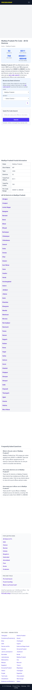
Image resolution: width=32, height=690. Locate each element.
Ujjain (4, 397)
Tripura (19, 665)
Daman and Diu (5, 646)
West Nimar (6, 409)
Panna (4, 331)
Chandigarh (20, 670)
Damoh (4, 244)
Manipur (3, 662)
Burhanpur (5, 232)
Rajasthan (19, 673)
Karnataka (4, 654)
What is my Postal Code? (10, 585)
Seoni (4, 364)
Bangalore (6, 554)
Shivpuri (5, 380)
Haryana (3, 649)
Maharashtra (4, 660)
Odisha (3, 670)
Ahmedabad (6, 560)
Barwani (4, 215)
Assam (19, 638)
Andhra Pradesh (21, 635)
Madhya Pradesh (21, 657)
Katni (4, 298)
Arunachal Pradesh (6, 668)
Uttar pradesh (20, 676)
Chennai (5, 545)
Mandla (4, 310)
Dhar (3, 257)
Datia (4, 248)
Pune (4, 563)
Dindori (4, 261)
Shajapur (5, 372)
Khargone (5, 306)
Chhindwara (6, 240)
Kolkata (5, 551)
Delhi (4, 542)
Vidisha (4, 405)
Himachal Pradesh (22, 649)
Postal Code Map (8, 582)
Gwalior (4, 273)
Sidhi (3, 385)
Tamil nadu (4, 676)
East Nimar (5, 265)
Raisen (4, 335)
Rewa (4, 347)
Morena (4, 319)
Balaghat (5, 211)
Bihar (2, 641)
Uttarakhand (4, 678)
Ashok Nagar (6, 207)
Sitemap (23, 686)
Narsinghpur (6, 323)
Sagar (4, 352)
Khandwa (5, 302)
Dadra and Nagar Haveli (23, 646)
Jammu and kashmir (7, 651)
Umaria (4, 401)
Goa (18, 660)
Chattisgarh (20, 641)
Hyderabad (6, 557)
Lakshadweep (5, 657)
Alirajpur (5, 199)
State (4, 89)
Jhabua (4, 294)
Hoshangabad (6, 281)
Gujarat (19, 643)
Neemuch (5, 327)
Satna (4, 356)
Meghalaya (20, 668)
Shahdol (5, 368)
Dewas (4, 253)
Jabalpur (5, 290)
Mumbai (5, 548)
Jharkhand (20, 651)
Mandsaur (5, 314)
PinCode (9, 686)
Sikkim (18, 681)
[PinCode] (6, 2)
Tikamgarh (5, 393)
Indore (4, 286)
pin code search (14, 75)
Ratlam (4, 343)
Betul (4, 220)
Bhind (4, 224)
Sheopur (5, 376)
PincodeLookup (5, 593)
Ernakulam (6, 569)
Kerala (5, 566)
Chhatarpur (5, 236)
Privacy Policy (16, 686)
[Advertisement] (16, 20)
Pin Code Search (7, 579)
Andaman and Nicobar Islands (8, 681)
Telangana (4, 635)
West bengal (20, 678)
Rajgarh (4, 339)
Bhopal (4, 228)
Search (16, 120)
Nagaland (3, 665)
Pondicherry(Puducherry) (8, 638)
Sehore (4, 360)
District (5, 95)
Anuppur (5, 203)
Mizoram (19, 662)
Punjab (3, 673)
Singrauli (5, 389)
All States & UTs (7, 539)
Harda (4, 277)
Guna (4, 269)
